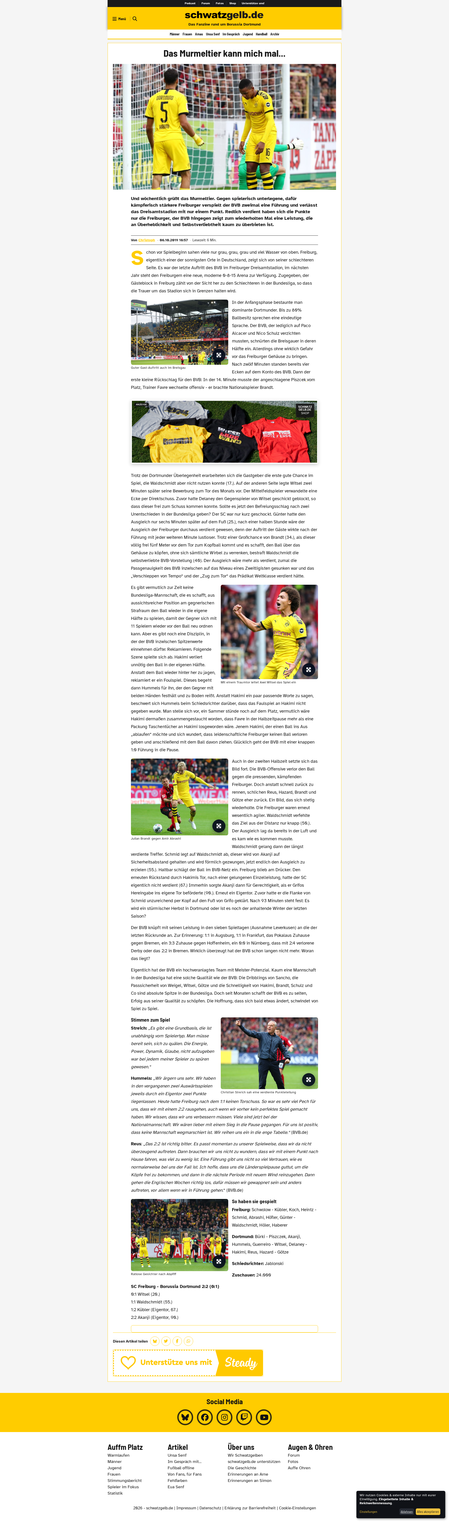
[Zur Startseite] (224, 16)
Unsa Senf (213, 34)
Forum (206, 3)
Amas (199, 34)
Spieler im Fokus (123, 1486)
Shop (232, 3)
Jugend (248, 34)
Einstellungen (368, 1512)
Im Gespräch (231, 34)
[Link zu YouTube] (264, 1417)
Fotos (220, 3)
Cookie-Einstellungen (297, 1508)
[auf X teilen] (166, 1341)
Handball (261, 34)
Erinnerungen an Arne (248, 1474)
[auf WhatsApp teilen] (188, 1341)
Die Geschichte (242, 1467)
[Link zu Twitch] (244, 1417)
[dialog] (400, 1504)
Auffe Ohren (299, 1467)
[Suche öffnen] (134, 18)
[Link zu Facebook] (205, 1417)
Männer (175, 34)
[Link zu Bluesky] (185, 1417)
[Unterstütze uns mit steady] (224, 1363)
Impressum (186, 1508)
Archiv (274, 34)
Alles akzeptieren (428, 1512)
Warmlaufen (119, 1455)
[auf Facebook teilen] (177, 1341)
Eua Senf (176, 1486)
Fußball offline (181, 1467)
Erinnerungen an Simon (250, 1480)
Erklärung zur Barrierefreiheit (250, 1508)
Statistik (115, 1493)
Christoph (146, 240)
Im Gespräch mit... (185, 1461)
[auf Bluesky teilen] (154, 1341)
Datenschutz (210, 1508)
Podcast (190, 3)
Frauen (187, 34)
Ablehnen (407, 1512)
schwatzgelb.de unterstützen (254, 1461)
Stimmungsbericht (125, 1480)
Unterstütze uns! (253, 3)
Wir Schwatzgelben (245, 1455)
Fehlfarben (177, 1480)
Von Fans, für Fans (185, 1474)
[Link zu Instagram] (224, 1417)
